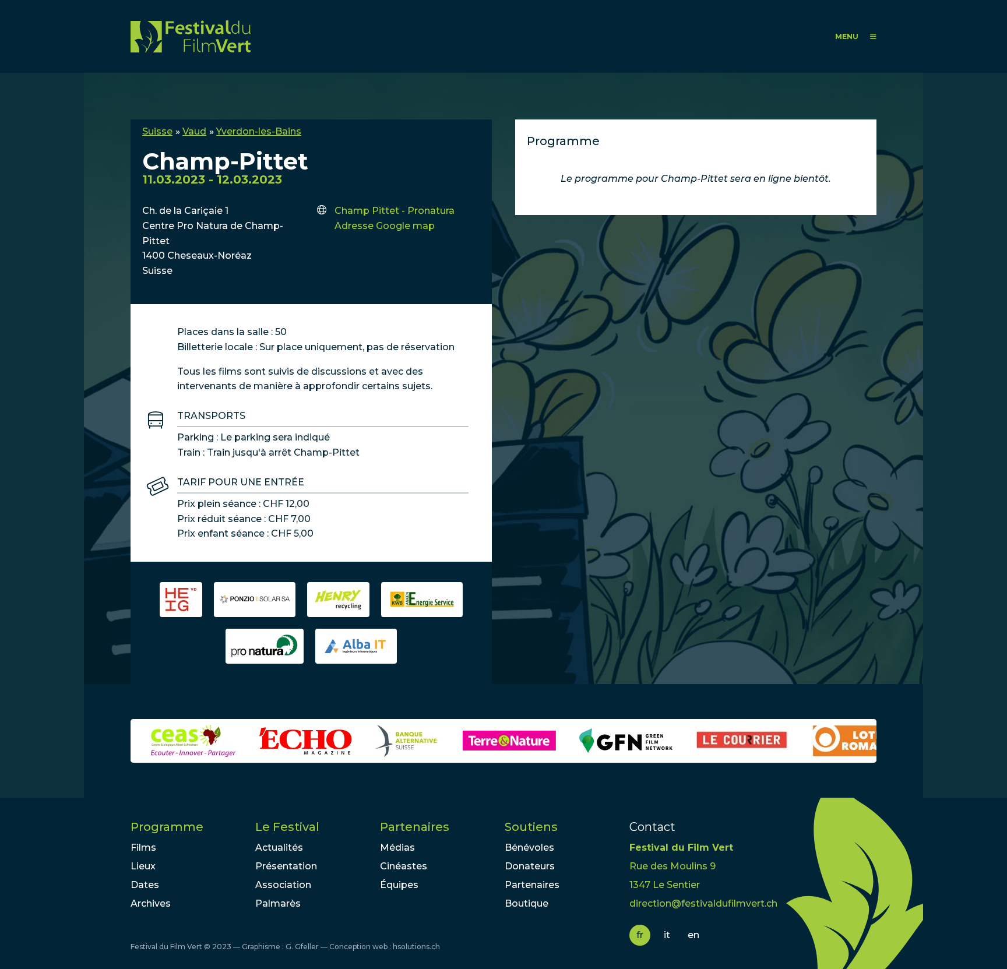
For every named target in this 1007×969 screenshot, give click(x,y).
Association (283, 884)
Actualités (279, 847)
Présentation (286, 866)
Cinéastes (403, 866)
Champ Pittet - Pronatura (395, 210)
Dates (145, 884)
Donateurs (530, 866)
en (693, 934)
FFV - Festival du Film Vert (190, 36)
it (667, 934)
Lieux (143, 866)
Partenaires (414, 827)
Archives (151, 903)
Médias (397, 847)
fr (639, 934)
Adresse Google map (385, 225)
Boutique (526, 903)
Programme (167, 827)
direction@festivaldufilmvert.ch (703, 903)
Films (143, 847)
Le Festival (287, 827)
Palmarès (278, 903)
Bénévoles (529, 847)
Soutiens (531, 827)
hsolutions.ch (416, 946)
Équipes (399, 884)
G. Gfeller (302, 946)
